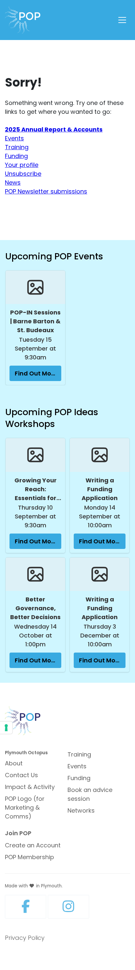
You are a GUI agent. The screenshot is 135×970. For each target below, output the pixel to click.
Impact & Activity (30, 787)
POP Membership (29, 857)
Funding (16, 156)
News (13, 182)
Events (14, 138)
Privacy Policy (25, 938)
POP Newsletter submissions (46, 191)
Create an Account (33, 845)
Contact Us (21, 775)
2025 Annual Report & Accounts (54, 129)
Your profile (21, 165)
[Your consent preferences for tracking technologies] (6, 727)
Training (17, 147)
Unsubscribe (23, 174)
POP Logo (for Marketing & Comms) (25, 807)
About (14, 763)
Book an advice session (90, 794)
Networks (81, 810)
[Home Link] (22, 20)
